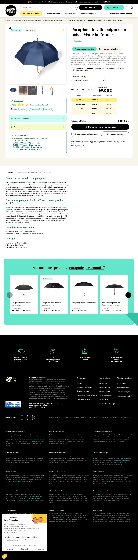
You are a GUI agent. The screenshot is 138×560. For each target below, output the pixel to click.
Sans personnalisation (108, 49)
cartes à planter (112, 475)
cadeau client (18, 481)
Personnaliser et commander (102, 127)
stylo (42, 475)
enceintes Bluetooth (122, 458)
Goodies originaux (54, 14)
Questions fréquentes (85, 387)
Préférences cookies (125, 417)
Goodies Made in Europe (107, 404)
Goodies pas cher (105, 391)
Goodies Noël (103, 400)
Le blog (79, 383)
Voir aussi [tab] (47, 173)
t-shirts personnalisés (71, 494)
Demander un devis (83, 400)
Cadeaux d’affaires (105, 396)
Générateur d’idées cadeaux (121, 14)
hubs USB (96, 460)
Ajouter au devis (117, 134)
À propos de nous (83, 391)
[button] (6, 10)
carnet (9, 456)
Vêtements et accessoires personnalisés (27, 20)
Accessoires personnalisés (54, 20)
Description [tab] (10, 173)
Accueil (7, 20)
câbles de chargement (121, 460)
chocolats (31, 498)
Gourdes (8, 435)
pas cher (36, 513)
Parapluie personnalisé (75, 20)
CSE (101, 517)
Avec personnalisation (84, 49)
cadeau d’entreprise (61, 515)
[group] (24, 294)
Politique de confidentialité (107, 417)
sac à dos (62, 439)
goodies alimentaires (35, 496)
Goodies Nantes (104, 387)
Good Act (81, 378)
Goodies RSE (103, 383)
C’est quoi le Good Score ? (39, 105)
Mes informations (125, 378)
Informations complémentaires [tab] (29, 173)
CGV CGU (80, 417)
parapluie (97, 494)
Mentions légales (91, 417)
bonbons (37, 498)
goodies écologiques (37, 441)
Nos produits (104, 378)
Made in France (70, 14)
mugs (20, 435)
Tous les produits (33, 13)
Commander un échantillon (87, 134)
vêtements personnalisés (60, 456)
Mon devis (92, 8)
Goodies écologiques (88, 14)
